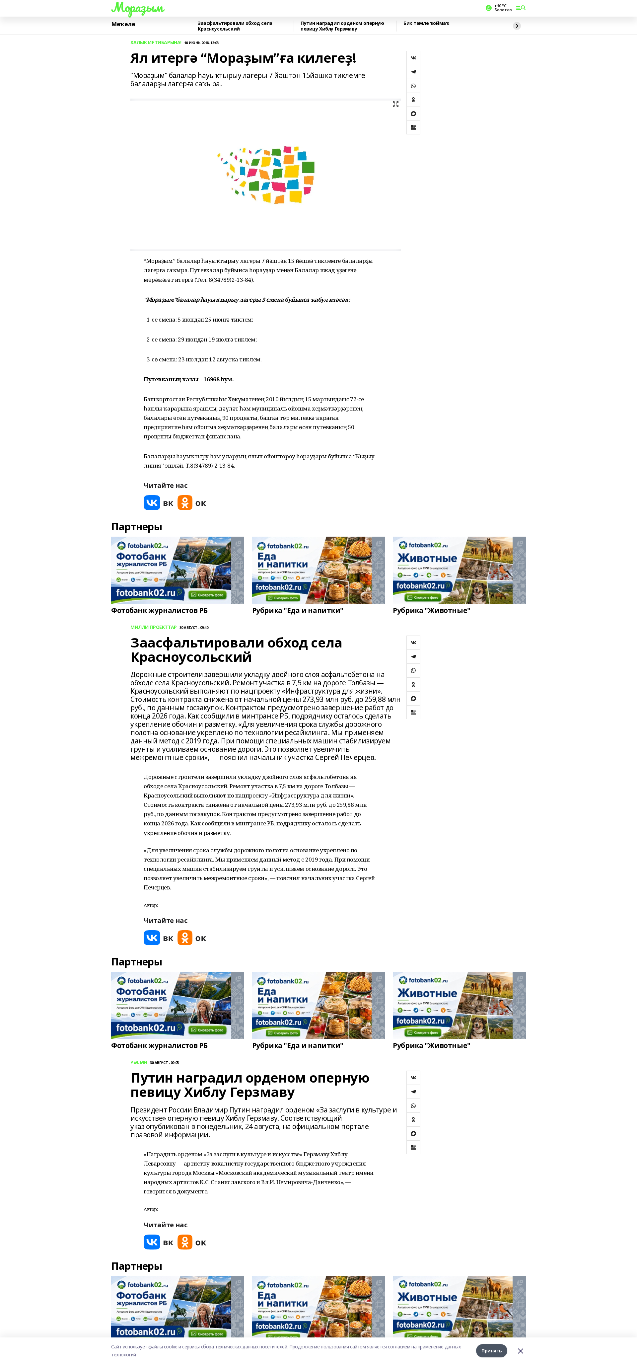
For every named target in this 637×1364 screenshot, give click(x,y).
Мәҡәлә (123, 24)
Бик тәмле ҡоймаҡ (426, 23)
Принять (491, 1350)
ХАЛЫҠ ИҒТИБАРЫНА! (155, 42)
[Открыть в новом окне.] (159, 502)
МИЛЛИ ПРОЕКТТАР (153, 627)
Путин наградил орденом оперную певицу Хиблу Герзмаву (342, 26)
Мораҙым (137, 7)
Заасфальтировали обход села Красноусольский (235, 26)
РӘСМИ (138, 1062)
